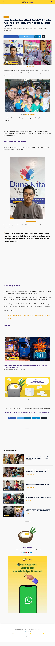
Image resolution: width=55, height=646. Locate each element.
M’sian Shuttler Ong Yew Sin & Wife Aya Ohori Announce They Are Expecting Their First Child (38, 509)
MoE (21, 414)
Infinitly (29, 631)
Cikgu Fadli (8, 412)
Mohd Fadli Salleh (29, 414)
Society (6, 16)
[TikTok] (28, 552)
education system (44, 412)
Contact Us (38, 627)
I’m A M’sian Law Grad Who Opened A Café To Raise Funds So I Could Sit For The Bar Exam (38, 457)
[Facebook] (21, 552)
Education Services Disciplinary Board (24, 412)
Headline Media (30, 629)
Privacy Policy (29, 627)
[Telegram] (39, 36)
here (12, 310)
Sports (27, 513)
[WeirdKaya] (27, 2)
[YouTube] (26, 552)
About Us (20, 627)
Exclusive (28, 500)
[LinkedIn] (36, 36)
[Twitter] (23, 552)
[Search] (51, 2)
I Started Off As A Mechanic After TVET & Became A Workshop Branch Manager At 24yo (38, 496)
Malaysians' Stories (10, 451)
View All (49, 451)
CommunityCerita (30, 461)
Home (6, 408)
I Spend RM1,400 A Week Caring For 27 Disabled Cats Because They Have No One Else (38, 470)
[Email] (43, 36)
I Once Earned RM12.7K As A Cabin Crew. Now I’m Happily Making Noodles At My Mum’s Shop (38, 483)
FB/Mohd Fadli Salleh (31, 66)
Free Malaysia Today (16, 118)
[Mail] (33, 552)
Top (28, 636)
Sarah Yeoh (6, 33)
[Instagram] (24, 552)
